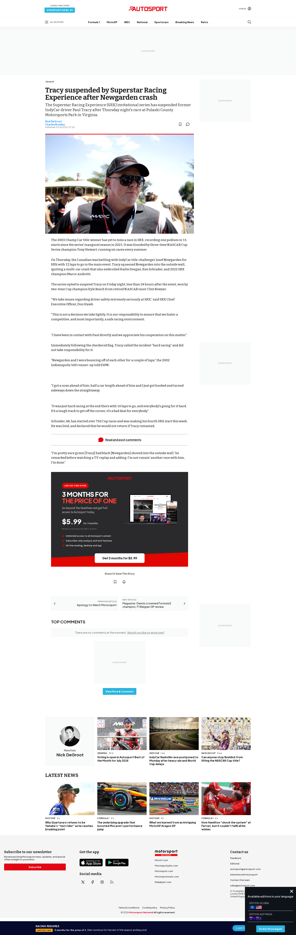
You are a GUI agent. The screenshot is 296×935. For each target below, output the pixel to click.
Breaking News (184, 22)
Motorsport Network (141, 912)
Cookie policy (149, 907)
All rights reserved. (164, 912)
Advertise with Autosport (244, 874)
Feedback (235, 858)
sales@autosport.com (242, 885)
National (142, 22)
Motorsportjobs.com (166, 865)
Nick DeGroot (53, 121)
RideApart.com (163, 882)
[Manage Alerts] (124, 581)
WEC (127, 22)
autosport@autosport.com (245, 869)
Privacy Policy (167, 907)
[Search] (249, 22)
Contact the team (240, 880)
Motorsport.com (164, 871)
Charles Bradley (55, 124)
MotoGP (112, 22)
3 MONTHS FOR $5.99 (60, 10)
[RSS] (111, 882)
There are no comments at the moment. (119, 632)
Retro (204, 22)
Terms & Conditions (128, 907)
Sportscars (161, 22)
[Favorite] (180, 124)
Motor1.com (161, 860)
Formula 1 (94, 22)
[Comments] (189, 124)
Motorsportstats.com (167, 876)
